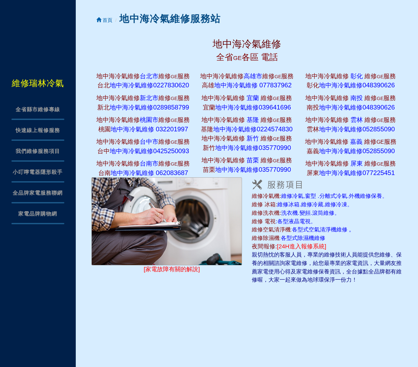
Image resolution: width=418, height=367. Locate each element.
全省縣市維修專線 (38, 109)
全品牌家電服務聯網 (38, 193)
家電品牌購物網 (37, 213)
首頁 (106, 20)
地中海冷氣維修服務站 (170, 18)
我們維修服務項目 (38, 151)
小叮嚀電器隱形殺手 (38, 172)
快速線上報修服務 (38, 130)
